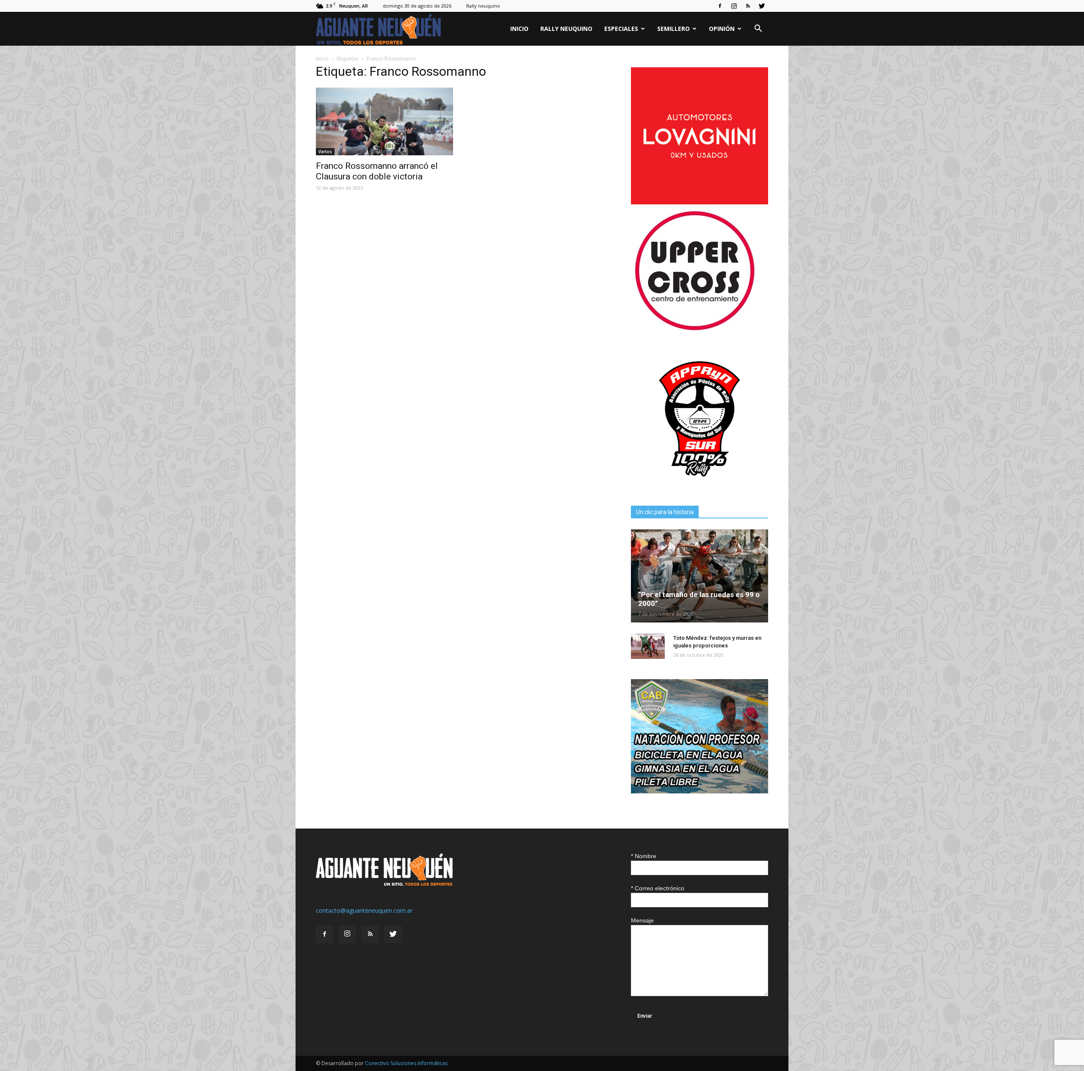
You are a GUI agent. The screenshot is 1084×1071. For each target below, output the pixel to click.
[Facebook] (719, 6)
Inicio (519, 29)
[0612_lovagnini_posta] (699, 202)
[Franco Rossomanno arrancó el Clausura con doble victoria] (384, 121)
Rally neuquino (483, 6)
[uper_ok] (694, 330)
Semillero (673, 29)
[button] (758, 29)
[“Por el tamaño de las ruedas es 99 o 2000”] (699, 575)
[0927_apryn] (699, 485)
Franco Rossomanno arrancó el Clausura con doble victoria (377, 171)
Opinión (722, 29)
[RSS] (747, 6)
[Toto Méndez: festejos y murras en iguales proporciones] (648, 646)
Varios (325, 151)
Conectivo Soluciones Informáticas (406, 1063)
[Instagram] (733, 6)
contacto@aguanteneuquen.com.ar (364, 910)
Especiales (621, 29)
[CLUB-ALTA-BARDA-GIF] (699, 791)
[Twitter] (761, 6)
